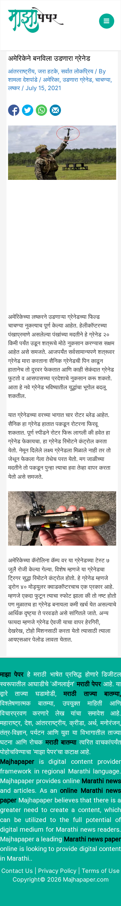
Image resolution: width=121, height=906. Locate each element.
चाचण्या (102, 79)
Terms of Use (101, 870)
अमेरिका (51, 79)
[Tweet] (27, 110)
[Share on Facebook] (13, 110)
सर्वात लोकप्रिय (77, 71)
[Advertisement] (60, 249)
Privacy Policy (57, 870)
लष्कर (14, 87)
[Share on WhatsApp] (41, 110)
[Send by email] (55, 110)
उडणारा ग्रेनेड (77, 79)
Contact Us (17, 870)
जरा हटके (48, 71)
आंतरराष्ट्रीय (21, 71)
